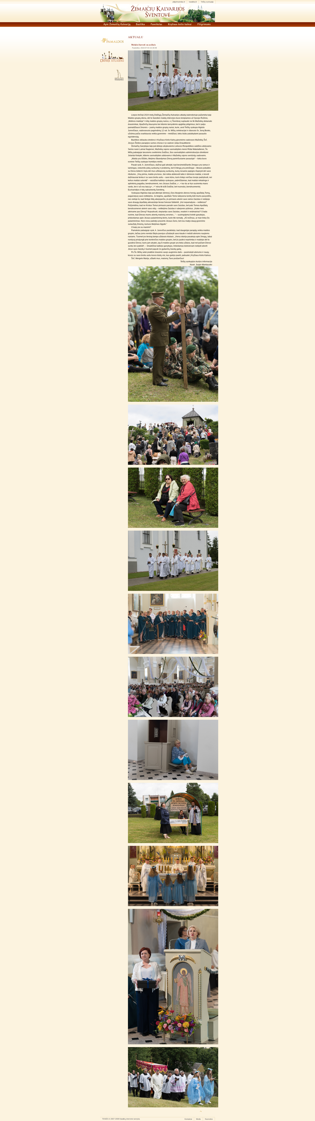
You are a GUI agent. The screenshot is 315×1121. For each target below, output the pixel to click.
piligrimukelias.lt (179, 2)
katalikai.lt (193, 2)
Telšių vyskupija (207, 2)
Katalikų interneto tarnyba (130, 1119)
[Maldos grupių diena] (173, 110)
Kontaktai (188, 1119)
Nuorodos (209, 1119)
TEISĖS (105, 1119)
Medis (198, 1119)
